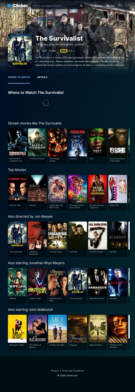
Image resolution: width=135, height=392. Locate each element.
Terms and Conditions (73, 370)
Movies (111, 5)
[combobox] (57, 6)
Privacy (55, 370)
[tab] (21, 79)
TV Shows (96, 5)
